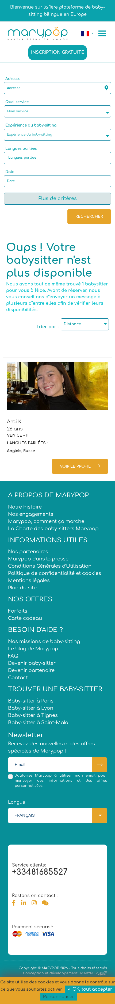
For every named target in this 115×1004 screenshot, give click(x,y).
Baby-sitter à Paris (30, 701)
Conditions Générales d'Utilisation (49, 566)
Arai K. (14, 421)
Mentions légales (29, 580)
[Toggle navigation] (103, 33)
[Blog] (45, 903)
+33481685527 (39, 872)
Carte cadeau (25, 618)
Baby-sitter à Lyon (30, 708)
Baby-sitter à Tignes (33, 715)
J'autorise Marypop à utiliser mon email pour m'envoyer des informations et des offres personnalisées (61, 781)
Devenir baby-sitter (32, 663)
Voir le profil (75, 466)
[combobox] (57, 111)
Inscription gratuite (57, 52)
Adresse (12, 79)
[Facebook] (14, 903)
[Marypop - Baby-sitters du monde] (37, 33)
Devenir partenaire (31, 670)
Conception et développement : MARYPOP (60, 973)
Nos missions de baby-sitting (44, 641)
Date (9, 172)
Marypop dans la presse (38, 559)
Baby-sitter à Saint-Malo (38, 722)
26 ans (15, 429)
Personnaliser (58, 996)
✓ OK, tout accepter (90, 989)
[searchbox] (58, 158)
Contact (18, 677)
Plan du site (22, 587)
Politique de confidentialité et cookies (54, 573)
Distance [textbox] (72, 324)
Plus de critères (57, 198)
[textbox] (59, 111)
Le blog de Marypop (33, 648)
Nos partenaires (28, 551)
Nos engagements (30, 514)
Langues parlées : (27, 443)
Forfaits (17, 611)
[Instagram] (34, 903)
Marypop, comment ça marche (46, 521)
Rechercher (89, 217)
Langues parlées (21, 149)
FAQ (13, 656)
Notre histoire (25, 507)
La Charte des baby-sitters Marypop (53, 528)
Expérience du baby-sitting (30, 125)
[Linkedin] (23, 903)
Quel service (17, 102)
